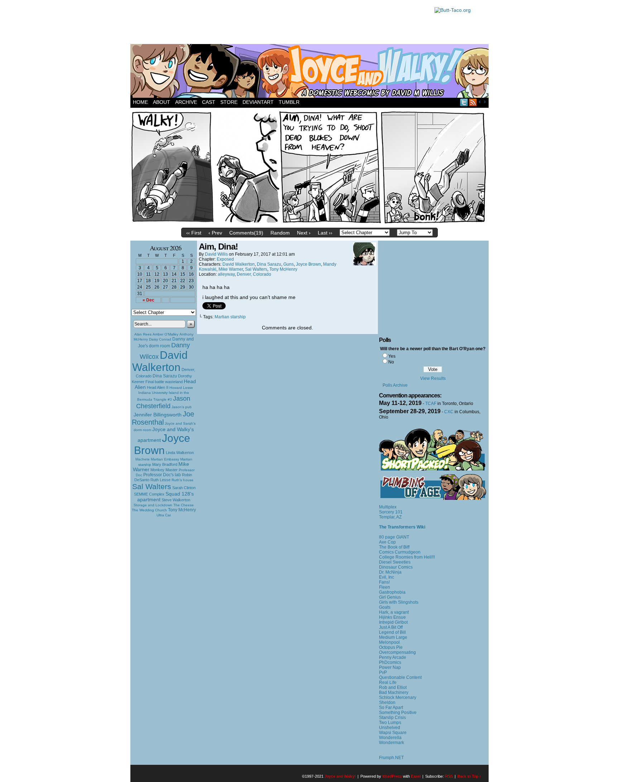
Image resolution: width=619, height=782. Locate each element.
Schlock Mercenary (397, 697)
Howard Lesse (181, 388)
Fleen (384, 587)
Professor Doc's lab (162, 474)
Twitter (464, 102)
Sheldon (387, 702)
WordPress (392, 776)
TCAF (430, 403)
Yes (391, 356)
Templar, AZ (390, 517)
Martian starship (230, 316)
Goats (384, 607)
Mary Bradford (164, 464)
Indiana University (153, 393)
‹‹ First (193, 233)
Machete (142, 459)
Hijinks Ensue (392, 617)
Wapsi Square (393, 732)
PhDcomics (390, 662)
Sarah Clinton (184, 488)
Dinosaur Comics (396, 567)
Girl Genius (390, 597)
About (161, 102)
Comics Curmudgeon (400, 552)
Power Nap (390, 667)
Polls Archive (395, 385)
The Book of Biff (394, 547)
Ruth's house (182, 480)
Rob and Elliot (393, 687)
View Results (433, 378)
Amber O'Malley (165, 334)
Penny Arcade (392, 657)
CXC (449, 411)
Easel (416, 776)
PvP (383, 672)
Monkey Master (164, 470)
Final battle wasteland (164, 382)
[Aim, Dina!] (309, 223)
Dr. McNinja (390, 572)
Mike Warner (231, 269)
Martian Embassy (165, 459)
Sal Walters (151, 486)
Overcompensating (397, 652)
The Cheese (183, 505)
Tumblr (289, 102)
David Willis (216, 254)
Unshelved (389, 727)
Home (140, 102)
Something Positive (398, 712)
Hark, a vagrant (394, 612)
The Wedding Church (149, 510)
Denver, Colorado (254, 274)
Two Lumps (390, 722)
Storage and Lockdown (153, 505)
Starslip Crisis (392, 717)
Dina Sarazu (165, 375)
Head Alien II (157, 387)
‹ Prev (215, 233)
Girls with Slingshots (398, 602)
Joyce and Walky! (310, 72)
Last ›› (325, 233)
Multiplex (388, 507)
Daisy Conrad (160, 339)
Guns (288, 264)
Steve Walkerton (176, 500)
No (391, 362)
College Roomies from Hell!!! (407, 557)
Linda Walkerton (180, 452)
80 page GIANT (394, 537)
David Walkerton (160, 361)
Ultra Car (164, 515)
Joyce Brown (162, 444)
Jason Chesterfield (163, 402)
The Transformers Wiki (402, 527)
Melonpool (389, 642)
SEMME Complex (149, 494)
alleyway (226, 274)
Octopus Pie (391, 647)
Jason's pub (182, 407)
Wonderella (390, 737)
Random (280, 233)
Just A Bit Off (391, 627)
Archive (186, 102)
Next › (304, 233)
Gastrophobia (392, 592)
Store (228, 102)
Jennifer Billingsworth (158, 414)
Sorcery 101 (391, 512)
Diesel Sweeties (395, 562)
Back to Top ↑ (469, 776)
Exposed (225, 259)
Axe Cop (387, 542)
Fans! (384, 582)
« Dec (148, 300)
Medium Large (393, 637)
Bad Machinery (393, 692)
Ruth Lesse (160, 480)
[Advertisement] (278, 23)
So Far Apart (391, 707)
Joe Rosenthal (163, 418)
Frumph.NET (391, 757)
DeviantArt (258, 102)
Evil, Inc (386, 577)
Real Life (388, 682)
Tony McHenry (182, 509)
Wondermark (391, 742)
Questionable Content (400, 677)
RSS (473, 102)
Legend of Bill (392, 632)
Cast (208, 102)
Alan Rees (143, 334)
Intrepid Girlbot (393, 622)
